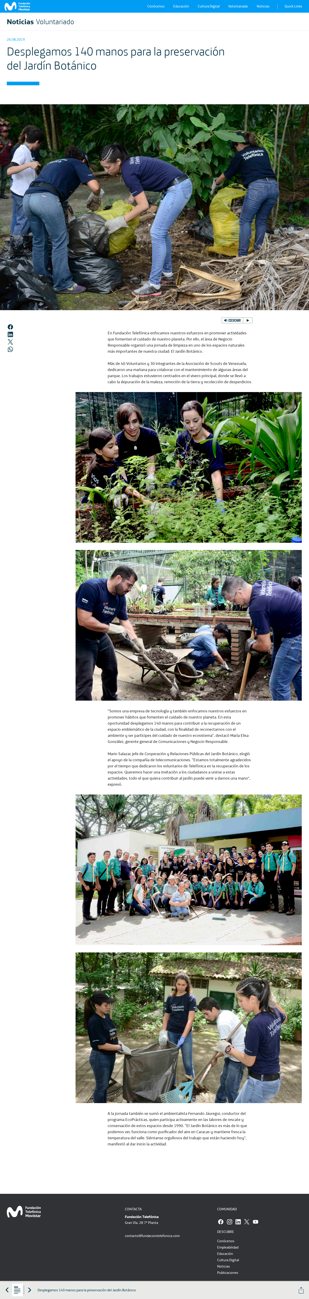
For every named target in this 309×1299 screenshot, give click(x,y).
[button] (237, 320)
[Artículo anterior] (7, 1289)
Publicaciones (227, 1272)
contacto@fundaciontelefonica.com (152, 1235)
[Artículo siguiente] (29, 1289)
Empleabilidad (227, 1247)
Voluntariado (238, 6)
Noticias (263, 6)
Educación (181, 6)
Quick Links (293, 6)
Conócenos (155, 6)
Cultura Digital (209, 6)
